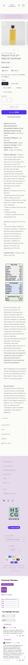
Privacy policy (21, 567)
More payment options (14, 116)
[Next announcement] (25, 16)
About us (6, 482)
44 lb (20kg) (8, 92)
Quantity (4, 96)
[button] (4, 5)
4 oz (4, 83)
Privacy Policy (7, 466)
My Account (7, 474)
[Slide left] (10, 50)
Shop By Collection (9, 470)
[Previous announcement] (3, 16)
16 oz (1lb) (14, 83)
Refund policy (12, 567)
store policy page (16, 378)
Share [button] (6, 418)
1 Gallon (18, 88)
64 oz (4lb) (7, 88)
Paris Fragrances (13, 565)
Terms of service (14, 570)
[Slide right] (18, 50)
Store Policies (7, 462)
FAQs (5, 478)
